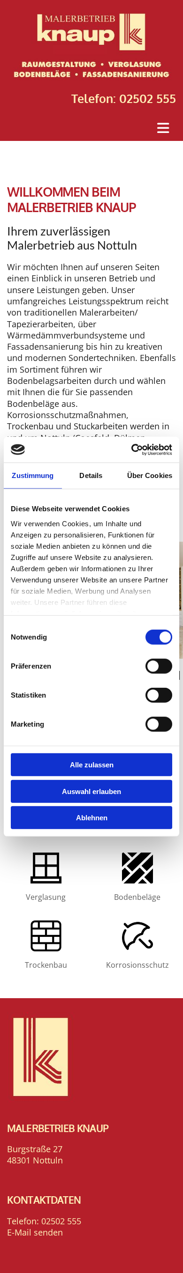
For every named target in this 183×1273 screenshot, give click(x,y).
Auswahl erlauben (91, 791)
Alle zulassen (92, 765)
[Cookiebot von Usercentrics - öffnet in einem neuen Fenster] (131, 449)
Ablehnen (91, 818)
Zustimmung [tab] (32, 475)
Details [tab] (90, 475)
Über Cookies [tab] (149, 475)
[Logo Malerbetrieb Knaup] (91, 46)
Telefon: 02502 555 (123, 98)
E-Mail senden (35, 1232)
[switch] (158, 666)
